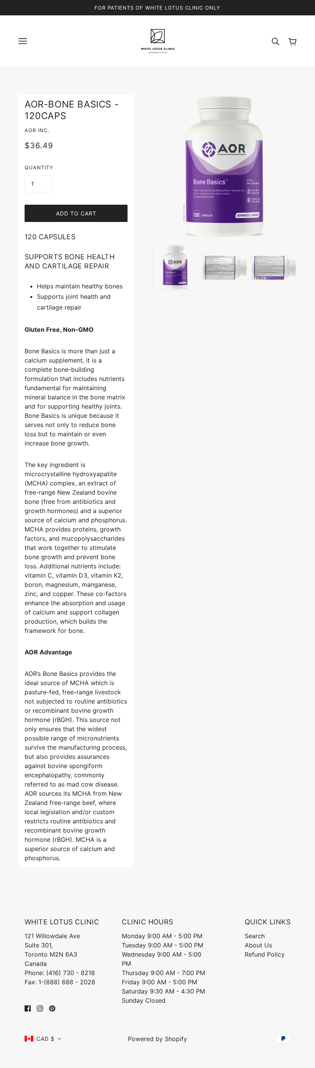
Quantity (39, 167)
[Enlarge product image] (224, 167)
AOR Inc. (37, 130)
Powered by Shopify (157, 1039)
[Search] (275, 41)
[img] (28, 1008)
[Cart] (292, 41)
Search (255, 936)
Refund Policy (265, 954)
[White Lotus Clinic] (158, 40)
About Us (258, 945)
